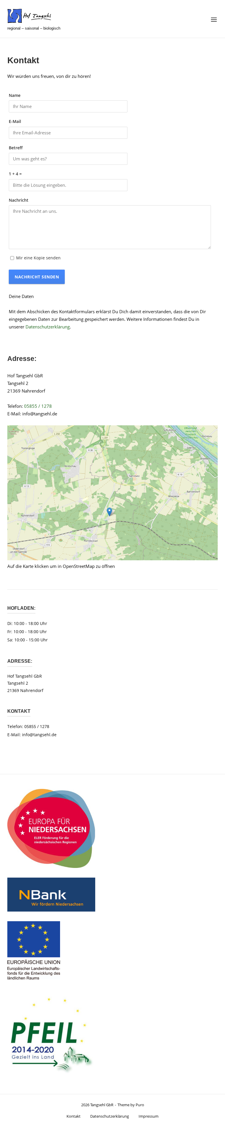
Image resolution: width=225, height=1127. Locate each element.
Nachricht (18, 200)
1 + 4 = (15, 174)
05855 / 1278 (38, 406)
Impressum (148, 1116)
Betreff (16, 147)
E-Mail (15, 121)
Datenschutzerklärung (47, 327)
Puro (140, 1104)
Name (15, 95)
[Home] (29, 16)
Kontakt (74, 1116)
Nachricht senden (37, 277)
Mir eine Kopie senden (38, 258)
